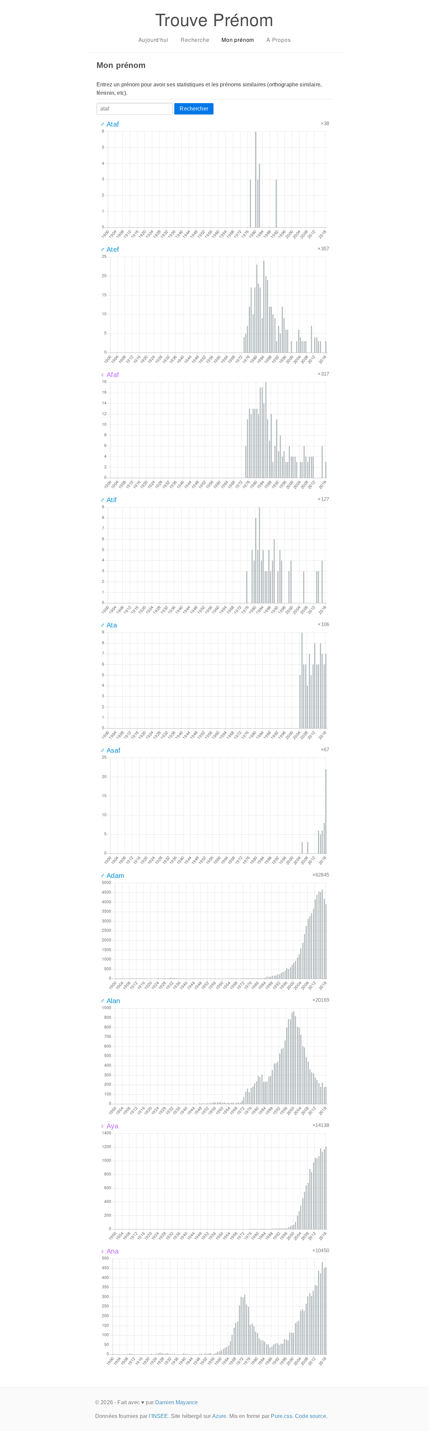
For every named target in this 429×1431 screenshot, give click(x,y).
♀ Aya (109, 1126)
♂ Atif (108, 500)
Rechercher (194, 108)
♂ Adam (112, 875)
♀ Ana (109, 1251)
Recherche (195, 40)
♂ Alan (110, 1000)
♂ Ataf (109, 124)
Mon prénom (238, 40)
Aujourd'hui (153, 40)
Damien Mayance (176, 1402)
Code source (310, 1416)
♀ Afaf (109, 374)
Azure (219, 1416)
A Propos (278, 40)
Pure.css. (282, 1416)
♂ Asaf (110, 750)
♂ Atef (109, 249)
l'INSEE (158, 1416)
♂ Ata (108, 625)
